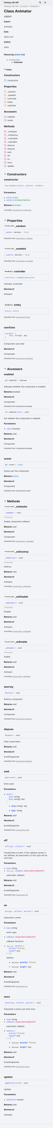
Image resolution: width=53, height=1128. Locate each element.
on (27, 986)
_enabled (29, 261)
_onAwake (30, 541)
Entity (15, 197)
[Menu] (46, 2)
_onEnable (26, 676)
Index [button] (9, 69)
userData (29, 358)
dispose (29, 761)
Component (14, 60)
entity (28, 317)
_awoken (29, 238)
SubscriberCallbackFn (34, 870)
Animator (34, 6)
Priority (21, 948)
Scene (20, 465)
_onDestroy (26, 586)
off (27, 895)
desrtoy (29, 719)
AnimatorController (26, 278)
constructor (26, 210)
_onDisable (26, 631)
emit (27, 830)
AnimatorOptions (22, 200)
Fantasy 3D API (11, 2)
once (28, 1067)
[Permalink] (12, 22)
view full (19, 54)
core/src (24, 6)
